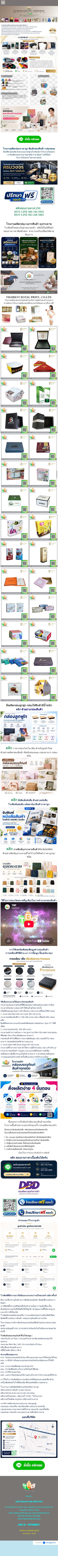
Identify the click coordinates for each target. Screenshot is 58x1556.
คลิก (18, 709)
